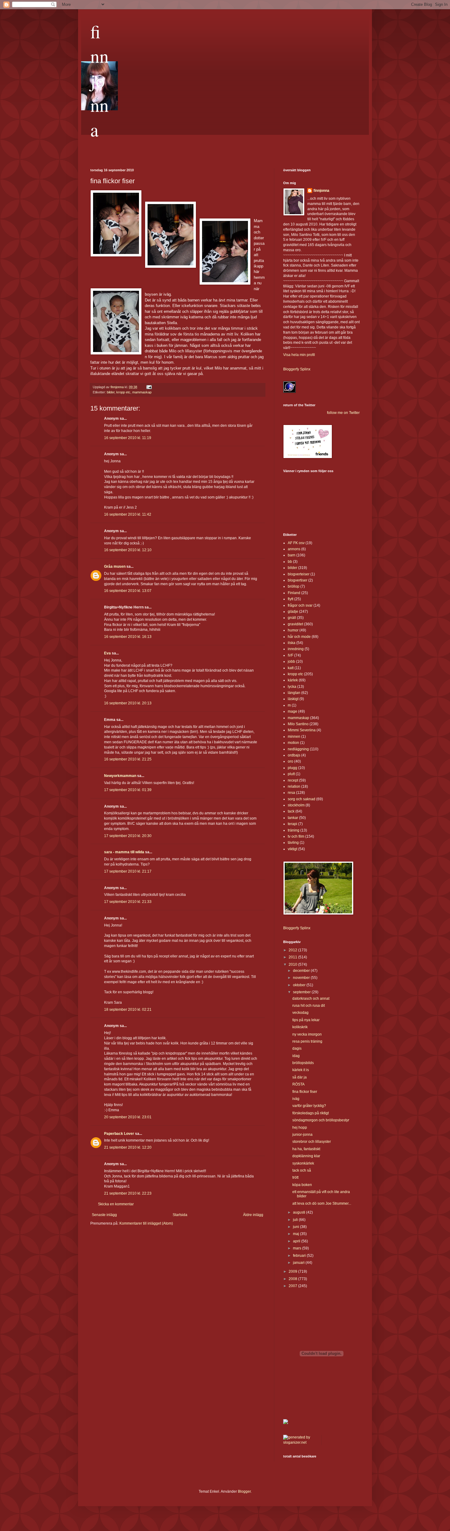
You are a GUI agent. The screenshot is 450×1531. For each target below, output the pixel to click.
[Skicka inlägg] (149, 387)
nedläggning (298, 749)
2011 (293, 957)
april (297, 1241)
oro (290, 761)
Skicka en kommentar (116, 1204)
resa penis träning (307, 1041)
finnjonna (99, 80)
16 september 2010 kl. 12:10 (128, 550)
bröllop (293, 586)
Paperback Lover (119, 1133)
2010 (293, 964)
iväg (295, 1099)
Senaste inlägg (104, 1215)
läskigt (293, 699)
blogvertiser (297, 580)
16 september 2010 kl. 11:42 (127, 514)
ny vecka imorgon (307, 1034)
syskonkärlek (303, 1163)
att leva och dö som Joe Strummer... (321, 1203)
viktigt (292, 849)
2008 (293, 1279)
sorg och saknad (301, 799)
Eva (107, 653)
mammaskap (142, 392)
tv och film (296, 836)
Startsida (180, 1215)
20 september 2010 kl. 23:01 (128, 1117)
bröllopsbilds (303, 1063)
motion (293, 743)
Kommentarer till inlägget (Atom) (146, 1223)
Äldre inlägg (253, 1215)
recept (293, 780)
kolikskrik (300, 1027)
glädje (293, 611)
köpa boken (302, 1185)
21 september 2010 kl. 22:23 (128, 1193)
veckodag (300, 1012)
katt (291, 668)
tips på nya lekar (306, 1020)
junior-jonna (302, 1134)
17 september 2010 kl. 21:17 (128, 871)
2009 (293, 1271)
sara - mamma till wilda (124, 852)
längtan (294, 693)
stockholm (296, 805)
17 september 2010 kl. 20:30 (128, 836)
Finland (294, 593)
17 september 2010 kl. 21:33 (128, 902)
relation (294, 786)
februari (300, 1255)
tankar (293, 818)
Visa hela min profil (299, 355)
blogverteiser (298, 574)
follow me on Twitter (343, 413)
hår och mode (299, 637)
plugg (292, 768)
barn (291, 555)
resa (291, 792)
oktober (299, 985)
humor (293, 630)
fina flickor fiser (304, 1092)
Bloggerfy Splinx (296, 369)
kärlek (293, 680)
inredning (296, 649)
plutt (291, 774)
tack (291, 811)
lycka (292, 686)
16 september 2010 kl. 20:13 (128, 703)
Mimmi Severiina (302, 730)
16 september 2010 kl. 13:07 (128, 591)
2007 (293, 1286)
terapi (292, 824)
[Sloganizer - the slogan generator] (300, 1442)
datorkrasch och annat (310, 998)
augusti (299, 1212)
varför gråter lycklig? (309, 1106)
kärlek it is (300, 1070)
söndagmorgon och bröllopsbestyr (320, 1120)
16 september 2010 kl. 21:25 (128, 759)
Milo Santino (298, 724)
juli (296, 1220)
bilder (110, 392)
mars (297, 1248)
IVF (290, 655)
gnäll (292, 618)
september (302, 992)
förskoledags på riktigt (310, 1113)
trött (295, 1177)
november (302, 978)
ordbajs (294, 755)
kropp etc (123, 392)
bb (290, 561)
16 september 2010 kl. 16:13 (128, 637)
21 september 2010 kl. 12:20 (128, 1147)
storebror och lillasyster (311, 1141)
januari (299, 1262)
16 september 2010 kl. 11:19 (127, 438)
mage (292, 711)
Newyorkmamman (120, 776)
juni (296, 1227)
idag (296, 1056)
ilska (291, 643)
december (302, 970)
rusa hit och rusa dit (308, 1005)
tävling (293, 842)
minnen (294, 736)
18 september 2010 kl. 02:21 (128, 1009)
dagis (297, 1048)
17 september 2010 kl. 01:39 (128, 790)
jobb (291, 661)
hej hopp (299, 1127)
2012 (293, 950)
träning (293, 830)
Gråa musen (115, 566)
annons (294, 549)
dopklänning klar (306, 1156)
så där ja (299, 1077)
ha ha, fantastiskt (306, 1149)
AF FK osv (296, 543)
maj (296, 1234)
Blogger (244, 1491)
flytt (290, 599)
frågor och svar (300, 605)
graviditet (295, 624)
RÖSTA (298, 1084)
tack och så (301, 1170)
